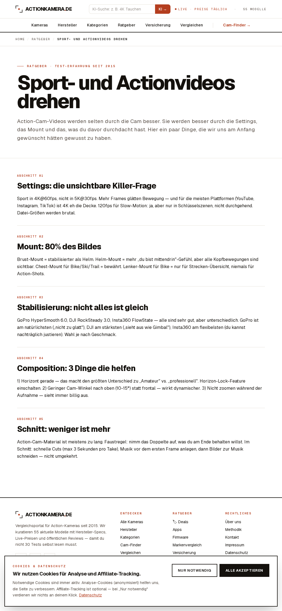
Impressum (234, 544)
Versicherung (157, 25)
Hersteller (67, 25)
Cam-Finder (130, 544)
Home (20, 39)
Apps (177, 529)
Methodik (233, 529)
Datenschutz (236, 552)
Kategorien (97, 25)
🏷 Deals (180, 521)
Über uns (233, 521)
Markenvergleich (187, 544)
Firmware (180, 537)
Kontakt (232, 537)
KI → (163, 9)
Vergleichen (191, 25)
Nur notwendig (194, 570)
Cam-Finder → (237, 25)
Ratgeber (126, 25)
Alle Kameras (131, 521)
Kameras (39, 25)
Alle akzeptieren (244, 570)
